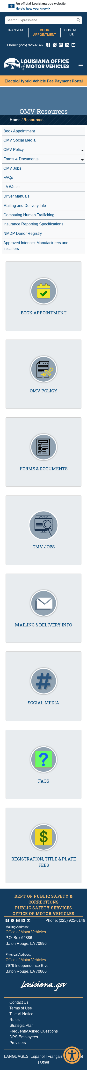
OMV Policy (13, 150)
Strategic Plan (21, 1025)
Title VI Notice (21, 1014)
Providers (17, 1043)
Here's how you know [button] (32, 8)
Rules (14, 1020)
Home (15, 120)
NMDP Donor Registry (22, 233)
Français (55, 1056)
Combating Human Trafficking (28, 215)
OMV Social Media (19, 140)
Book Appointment (44, 32)
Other (44, 1062)
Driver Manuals (16, 196)
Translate (16, 30)
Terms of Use (20, 1008)
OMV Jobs (12, 168)
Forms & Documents (20, 159)
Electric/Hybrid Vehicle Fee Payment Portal (44, 81)
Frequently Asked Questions (33, 1031)
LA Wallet (11, 187)
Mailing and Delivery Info (24, 206)
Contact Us (71, 32)
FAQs (8, 177)
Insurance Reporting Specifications (33, 224)
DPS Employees (23, 1037)
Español (37, 1056)
